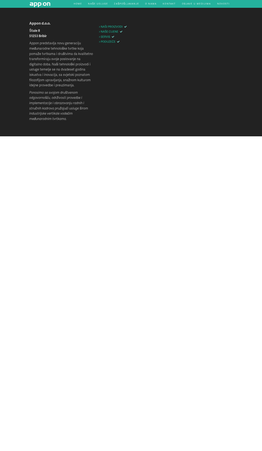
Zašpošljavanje (126, 3)
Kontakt (169, 3)
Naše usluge (98, 3)
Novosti (223, 3)
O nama (151, 3)
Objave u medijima (196, 3)
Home (78, 3)
